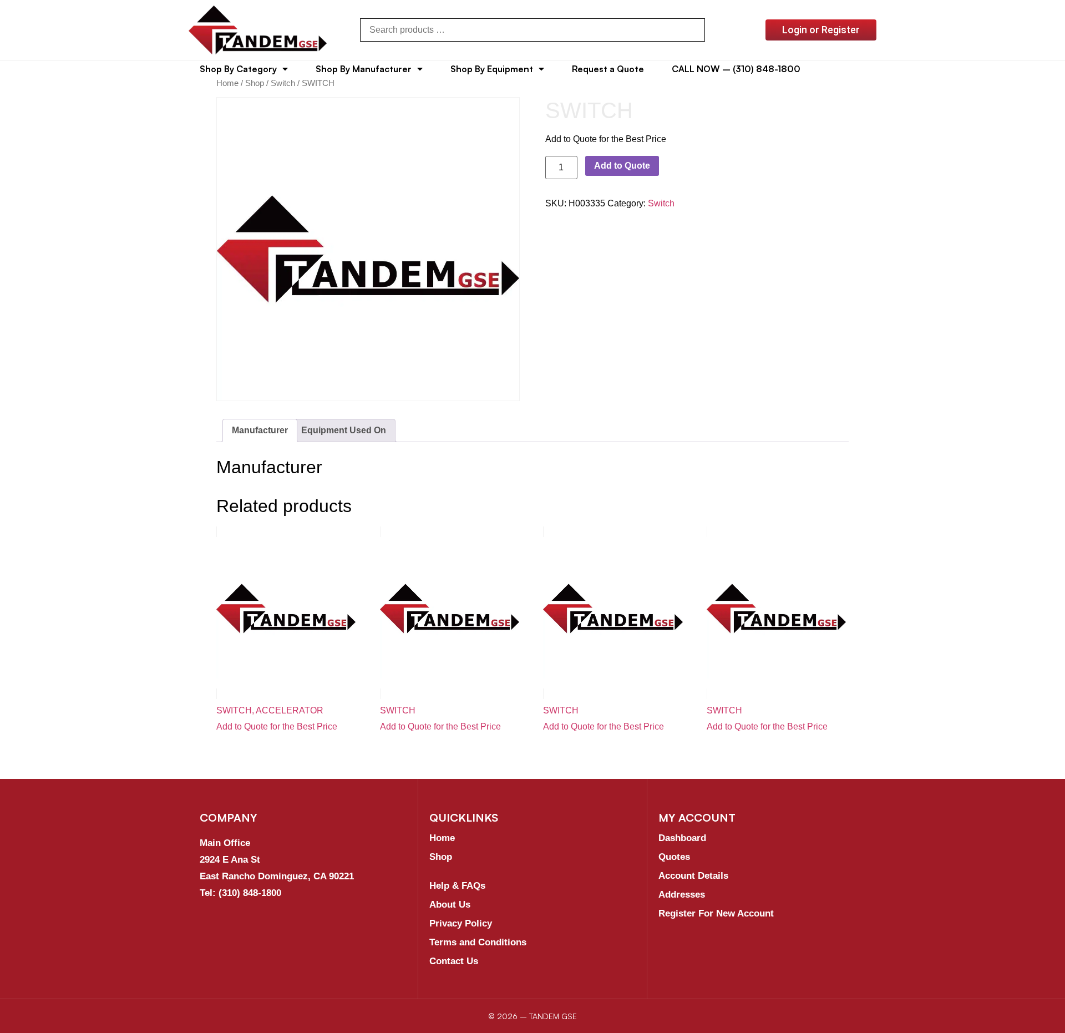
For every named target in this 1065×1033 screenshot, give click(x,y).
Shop (254, 83)
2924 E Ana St (230, 859)
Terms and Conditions (477, 942)
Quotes (674, 857)
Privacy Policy (460, 923)
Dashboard (682, 838)
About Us (449, 904)
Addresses (681, 894)
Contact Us (453, 961)
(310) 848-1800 (250, 893)
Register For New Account (716, 913)
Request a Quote (608, 68)
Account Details (693, 875)
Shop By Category (238, 68)
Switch (283, 83)
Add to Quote (622, 165)
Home (227, 83)
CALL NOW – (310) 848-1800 (736, 68)
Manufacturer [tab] (260, 430)
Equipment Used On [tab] (343, 430)
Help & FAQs (457, 885)
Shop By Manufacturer (364, 68)
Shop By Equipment (491, 68)
